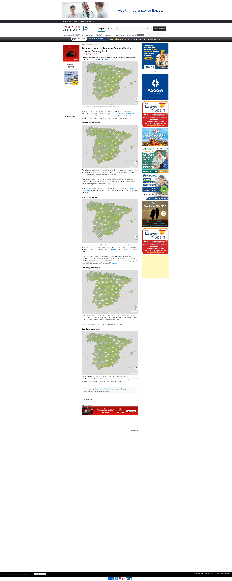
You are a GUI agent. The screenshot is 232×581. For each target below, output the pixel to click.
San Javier (150, 29)
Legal (214, 573)
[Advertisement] (155, 266)
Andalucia (113, 263)
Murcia (114, 249)
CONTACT (69, 21)
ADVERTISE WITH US (79, 21)
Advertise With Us (226, 573)
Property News (119, 35)
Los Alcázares (135, 29)
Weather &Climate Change (78, 35)
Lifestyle (108, 35)
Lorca (128, 29)
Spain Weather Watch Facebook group (107, 389)
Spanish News (131, 35)
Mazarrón (143, 29)
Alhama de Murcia (116, 29)
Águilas (108, 29)
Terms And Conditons (199, 573)
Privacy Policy (208, 573)
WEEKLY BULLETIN (89, 21)
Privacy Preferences (40, 574)
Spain (106, 59)
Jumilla (124, 29)
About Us (219, 573)
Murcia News (68, 35)
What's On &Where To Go (88, 35)
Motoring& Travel (99, 35)
